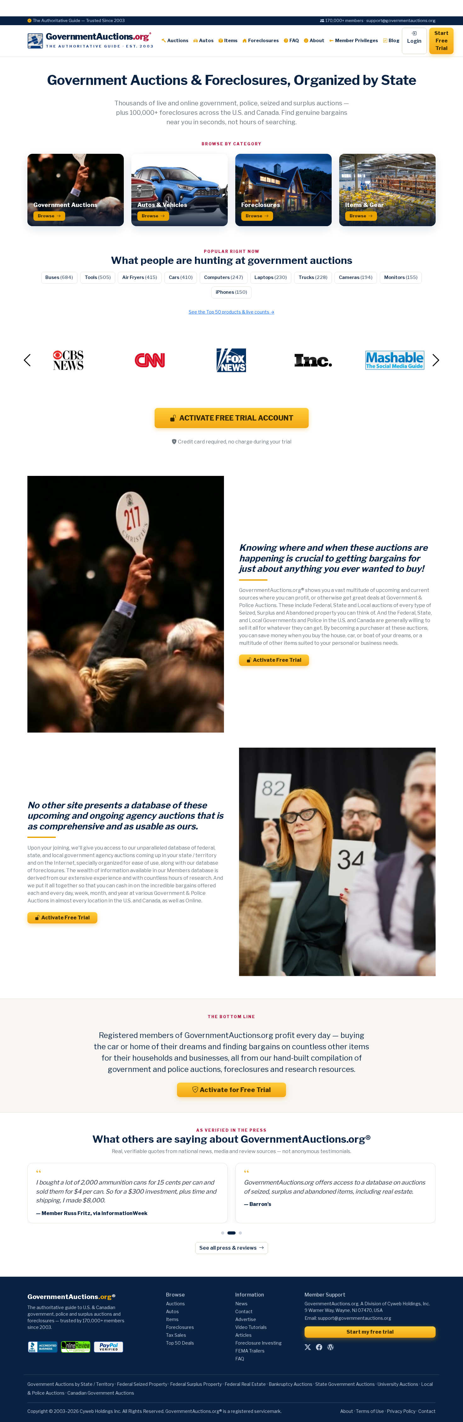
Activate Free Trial (277, 660)
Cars (181, 277)
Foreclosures (263, 40)
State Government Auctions (345, 1384)
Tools (98, 277)
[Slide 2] (229, 1233)
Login (414, 41)
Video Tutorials (251, 1327)
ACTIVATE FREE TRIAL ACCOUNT (236, 418)
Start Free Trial (441, 40)
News (241, 1303)
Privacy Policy (401, 1411)
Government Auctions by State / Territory (70, 1384)
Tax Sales (176, 1335)
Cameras (356, 277)
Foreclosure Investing (258, 1343)
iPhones (231, 292)
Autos (206, 40)
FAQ (294, 40)
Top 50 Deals (180, 1343)
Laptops (270, 277)
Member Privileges (356, 40)
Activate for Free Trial (235, 1090)
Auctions (177, 40)
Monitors (401, 277)
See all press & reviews (228, 1248)
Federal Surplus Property (196, 1384)
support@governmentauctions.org (354, 1318)
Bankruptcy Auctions (290, 1384)
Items (230, 40)
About (317, 40)
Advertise (245, 1319)
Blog (394, 40)
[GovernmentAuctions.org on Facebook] (319, 1347)
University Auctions (398, 1384)
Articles (243, 1335)
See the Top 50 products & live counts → (231, 312)
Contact (244, 1311)
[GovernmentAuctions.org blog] (330, 1347)
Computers (223, 277)
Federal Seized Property (142, 1384)
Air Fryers (139, 277)
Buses (59, 277)
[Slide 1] (222, 1233)
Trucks (313, 277)
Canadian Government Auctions (100, 1393)
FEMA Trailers (250, 1350)
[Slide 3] (238, 1233)
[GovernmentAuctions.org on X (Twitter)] (308, 1347)
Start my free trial (370, 1332)
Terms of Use (370, 1411)
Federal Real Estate (245, 1384)
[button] (58, 360)
